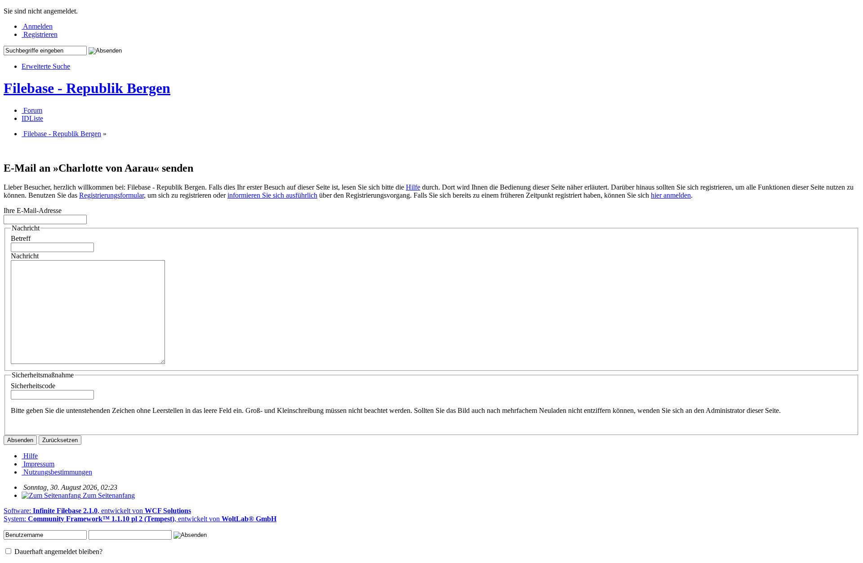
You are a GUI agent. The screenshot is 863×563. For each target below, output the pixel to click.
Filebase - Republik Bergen (87, 88)
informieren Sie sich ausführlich (272, 195)
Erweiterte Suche (46, 66)
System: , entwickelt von (140, 519)
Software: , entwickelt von (97, 510)
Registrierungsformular (111, 195)
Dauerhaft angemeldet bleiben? (57, 551)
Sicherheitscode (33, 386)
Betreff (21, 238)
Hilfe (413, 187)
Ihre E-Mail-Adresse (33, 210)
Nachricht (25, 256)
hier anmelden (671, 195)
